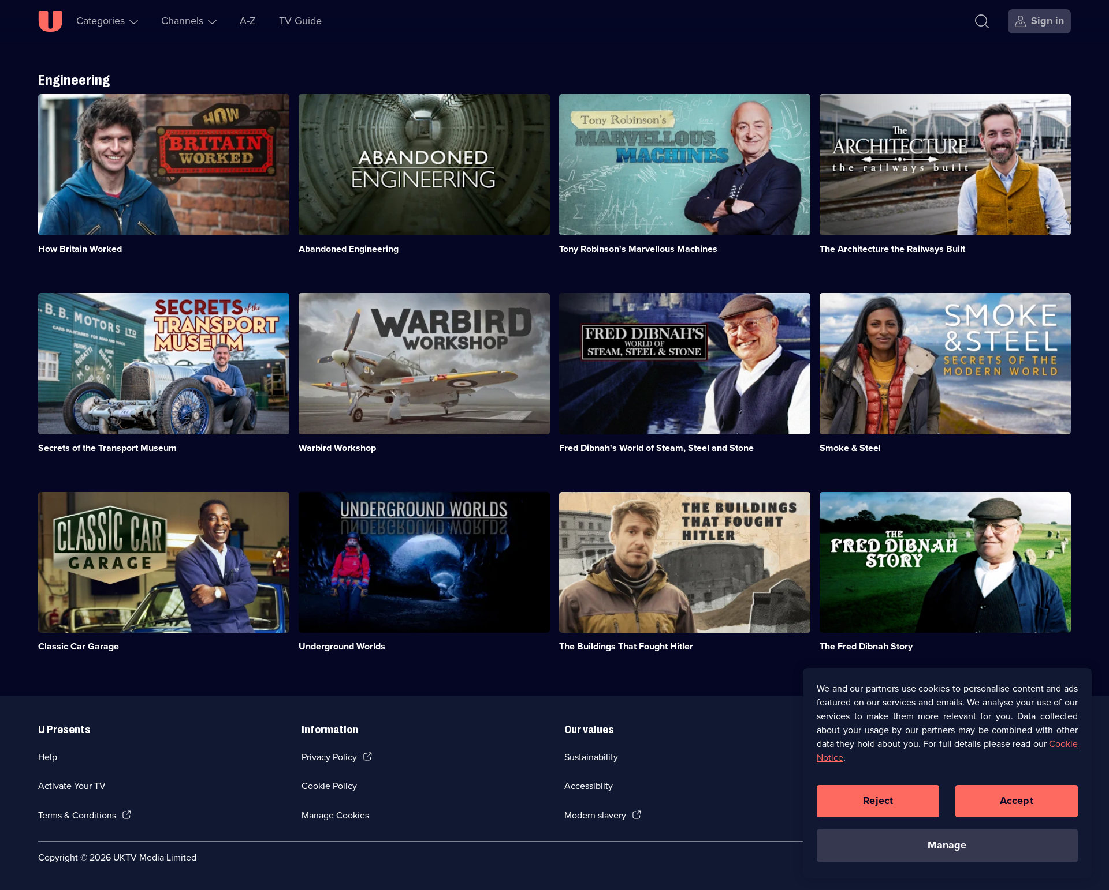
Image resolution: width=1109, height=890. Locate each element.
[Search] (982, 21)
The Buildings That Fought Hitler (626, 646)
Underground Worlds (342, 646)
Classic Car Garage (78, 646)
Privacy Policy (329, 757)
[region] (947, 772)
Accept (1016, 800)
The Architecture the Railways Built (892, 249)
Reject (878, 800)
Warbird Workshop (337, 448)
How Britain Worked (80, 249)
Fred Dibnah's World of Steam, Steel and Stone (656, 448)
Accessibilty (588, 786)
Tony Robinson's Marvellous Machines (638, 249)
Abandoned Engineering (349, 249)
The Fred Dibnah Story (866, 646)
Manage (947, 845)
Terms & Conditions (77, 815)
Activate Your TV (72, 786)
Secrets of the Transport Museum (107, 448)
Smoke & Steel (850, 448)
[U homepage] (50, 21)
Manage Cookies (335, 815)
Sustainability (591, 757)
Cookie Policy (329, 786)
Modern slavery (595, 815)
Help (47, 757)
